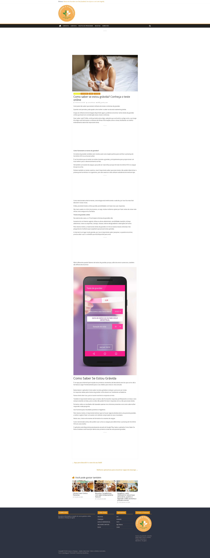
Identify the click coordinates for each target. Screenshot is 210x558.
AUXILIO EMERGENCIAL (104, 522)
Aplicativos (76, 93)
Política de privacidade (86, 26)
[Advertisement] (105, 42)
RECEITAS (100, 516)
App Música (119, 524)
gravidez (103, 102)
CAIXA (118, 527)
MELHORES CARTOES (103, 524)
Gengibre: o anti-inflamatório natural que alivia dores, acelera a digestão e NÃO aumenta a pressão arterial (126, 496)
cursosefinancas (92, 102)
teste (106, 102)
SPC (117, 516)
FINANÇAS (100, 519)
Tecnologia (97, 93)
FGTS (117, 522)
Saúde (90, 93)
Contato (66, 26)
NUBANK (118, 519)
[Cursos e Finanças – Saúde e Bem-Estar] (60, 26)
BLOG (99, 527)
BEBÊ (99, 102)
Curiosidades (84, 93)
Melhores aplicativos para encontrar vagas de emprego (117, 470)
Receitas (97, 26)
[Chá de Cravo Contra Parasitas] (83, 481)
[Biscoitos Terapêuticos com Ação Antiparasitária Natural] (105, 481)
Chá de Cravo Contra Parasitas (80, 494)
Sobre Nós (105, 26)
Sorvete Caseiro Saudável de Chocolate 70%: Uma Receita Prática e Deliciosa (84, 1)
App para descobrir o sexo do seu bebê (87, 463)
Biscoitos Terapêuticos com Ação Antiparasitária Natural (104, 495)
